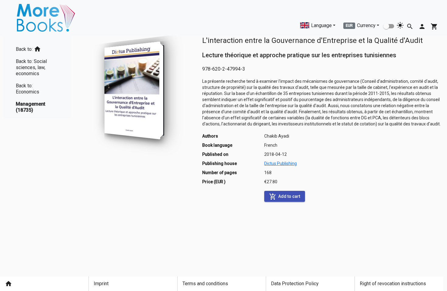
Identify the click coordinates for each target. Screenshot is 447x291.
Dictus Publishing (280, 163)
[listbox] (37, 77)
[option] (37, 47)
